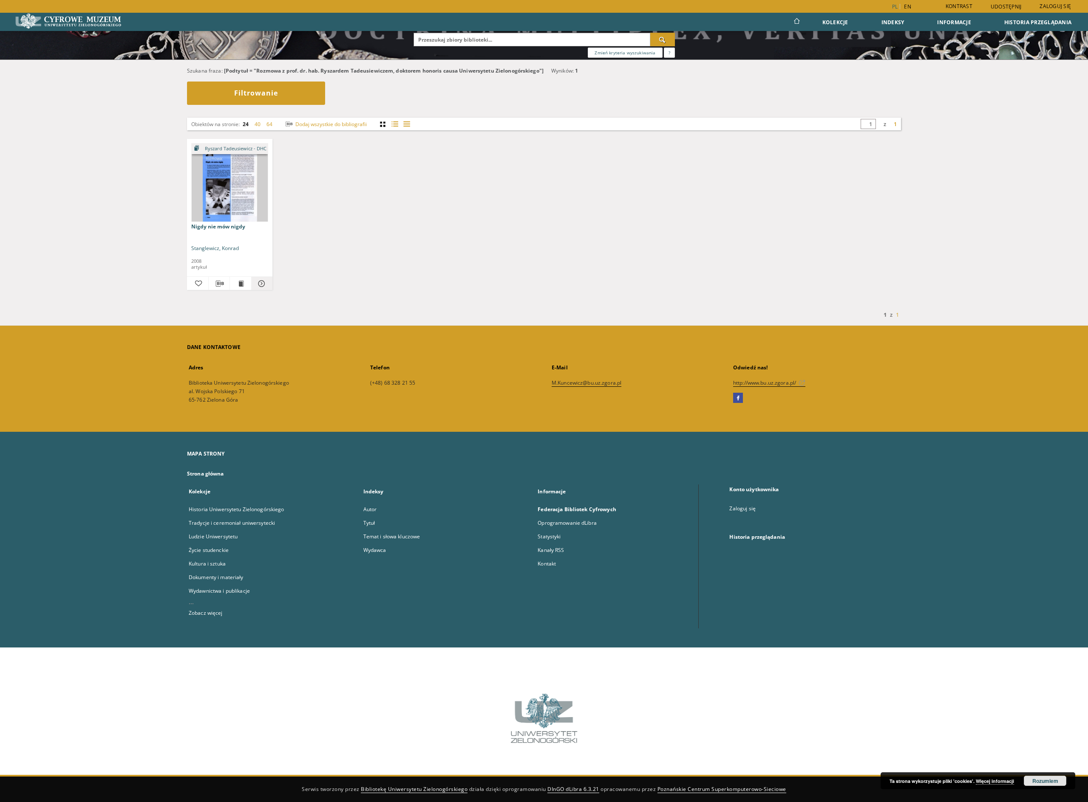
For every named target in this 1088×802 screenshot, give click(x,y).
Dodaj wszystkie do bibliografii (330, 124)
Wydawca (374, 550)
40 (258, 124)
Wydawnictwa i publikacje (219, 590)
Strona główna (205, 473)
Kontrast (959, 6)
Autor (370, 509)
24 (246, 124)
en (907, 6)
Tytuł (369, 522)
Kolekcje (835, 22)
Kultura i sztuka (207, 563)
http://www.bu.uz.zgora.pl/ (765, 382)
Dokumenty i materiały (216, 577)
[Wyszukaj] (662, 39)
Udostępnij (1006, 6)
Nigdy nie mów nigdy (218, 226)
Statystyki (549, 536)
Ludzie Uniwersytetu (213, 536)
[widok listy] (406, 124)
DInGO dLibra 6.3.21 (573, 789)
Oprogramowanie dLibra (567, 522)
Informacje (954, 22)
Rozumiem (1045, 781)
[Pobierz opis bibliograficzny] (219, 283)
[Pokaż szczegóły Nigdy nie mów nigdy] (261, 283)
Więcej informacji (995, 781)
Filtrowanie (256, 93)
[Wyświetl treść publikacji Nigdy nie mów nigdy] (240, 283)
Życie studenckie (209, 550)
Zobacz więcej (206, 612)
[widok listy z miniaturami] (395, 124)
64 (269, 124)
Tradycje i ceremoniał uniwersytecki (232, 522)
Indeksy (892, 22)
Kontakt (547, 563)
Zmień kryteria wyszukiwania (625, 53)
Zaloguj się (1055, 6)
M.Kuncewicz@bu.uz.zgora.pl (586, 382)
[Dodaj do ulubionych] (197, 283)
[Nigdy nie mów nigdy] (230, 183)
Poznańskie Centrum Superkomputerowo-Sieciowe (721, 789)
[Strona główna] (796, 22)
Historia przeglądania (1037, 22)
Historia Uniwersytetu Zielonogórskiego (236, 509)
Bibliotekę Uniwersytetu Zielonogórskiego (414, 789)
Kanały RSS (551, 550)
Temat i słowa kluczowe (391, 536)
